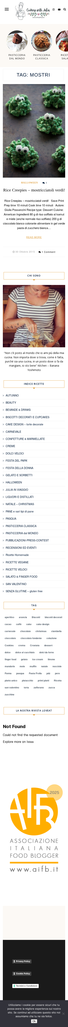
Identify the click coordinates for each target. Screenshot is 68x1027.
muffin (33, 666)
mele (22, 666)
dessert (48, 645)
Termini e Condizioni (26, 985)
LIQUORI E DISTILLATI (20, 497)
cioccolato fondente (31, 638)
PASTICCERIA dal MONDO (22, 533)
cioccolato (10, 638)
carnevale (10, 631)
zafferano (39, 687)
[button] (7, 9)
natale (44, 666)
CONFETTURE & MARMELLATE (25, 439)
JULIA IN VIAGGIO (17, 489)
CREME (10, 446)
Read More (34, 237)
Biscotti (36, 617)
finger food (10, 659)
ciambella (56, 631)
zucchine (9, 694)
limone (51, 659)
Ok (34, 1021)
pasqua (20, 673)
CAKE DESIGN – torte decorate (24, 424)
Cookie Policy (23, 973)
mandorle (10, 666)
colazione (51, 638)
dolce (8, 652)
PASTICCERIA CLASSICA (21, 526)
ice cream (37, 659)
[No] (63, 1013)
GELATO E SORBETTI (19, 475)
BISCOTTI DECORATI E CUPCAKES (27, 417)
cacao (8, 624)
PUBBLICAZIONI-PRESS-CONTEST (27, 540)
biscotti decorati (53, 617)
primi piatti (43, 680)
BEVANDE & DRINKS (18, 410)
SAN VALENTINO (16, 584)
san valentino (12, 687)
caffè (19, 624)
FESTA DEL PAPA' (17, 460)
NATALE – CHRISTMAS (20, 504)
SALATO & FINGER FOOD (21, 576)
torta (26, 687)
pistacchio (27, 680)
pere (57, 673)
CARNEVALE (13, 431)
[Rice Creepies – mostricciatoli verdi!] (34, 131)
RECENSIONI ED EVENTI (21, 547)
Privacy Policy (23, 961)
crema (21, 645)
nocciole (57, 666)
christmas (41, 631)
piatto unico (11, 680)
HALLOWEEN (29, 182)
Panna (8, 673)
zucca (52, 687)
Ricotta (58, 680)
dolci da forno (46, 652)
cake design (42, 624)
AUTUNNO (12, 395)
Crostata (34, 645)
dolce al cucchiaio (25, 652)
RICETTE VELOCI (16, 569)
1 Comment (48, 251)
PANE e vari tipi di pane (20, 511)
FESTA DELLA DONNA (19, 468)
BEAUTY (11, 402)
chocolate (25, 631)
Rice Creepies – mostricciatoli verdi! (34, 190)
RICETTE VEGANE (17, 562)
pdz (48, 673)
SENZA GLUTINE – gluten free (24, 591)
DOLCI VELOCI (15, 453)
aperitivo (9, 617)
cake (29, 624)
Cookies (9, 645)
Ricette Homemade (17, 555)
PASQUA (11, 518)
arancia (23, 617)
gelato (24, 659)
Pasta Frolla (35, 673)
